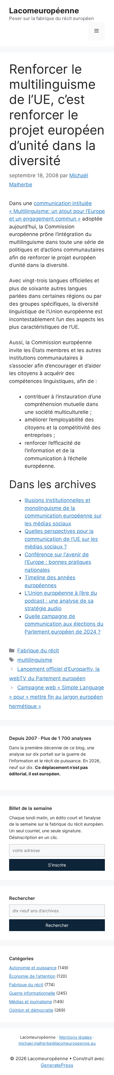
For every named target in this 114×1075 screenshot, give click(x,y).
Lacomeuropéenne (44, 10)
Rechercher (57, 925)
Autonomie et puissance (33, 967)
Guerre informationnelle (32, 993)
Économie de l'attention (32, 976)
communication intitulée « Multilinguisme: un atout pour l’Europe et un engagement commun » (57, 211)
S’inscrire (57, 864)
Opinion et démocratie (31, 1010)
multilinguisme (34, 660)
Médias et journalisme (30, 1001)
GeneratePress (57, 1065)
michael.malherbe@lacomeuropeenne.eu (57, 1043)
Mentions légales (75, 1037)
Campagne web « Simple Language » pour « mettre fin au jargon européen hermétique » (56, 696)
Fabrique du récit (38, 650)
